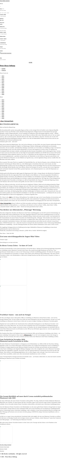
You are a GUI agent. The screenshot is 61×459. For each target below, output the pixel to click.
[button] (30, 97)
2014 (3, 77)
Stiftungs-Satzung (2, 36)
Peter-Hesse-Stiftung (7, 66)
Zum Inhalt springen (5, 0)
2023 (3, 92)
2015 (3, 79)
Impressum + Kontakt (3, 448)
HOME (30, 62)
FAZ (10, 197)
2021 (3, 89)
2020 (3, 87)
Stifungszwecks (28, 335)
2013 (3, 76)
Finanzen (5, 38)
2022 (3, 91)
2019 (3, 86)
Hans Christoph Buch (7, 121)
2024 (3, 94)
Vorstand (1, 38)
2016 (3, 81)
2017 (3, 82)
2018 (3, 84)
